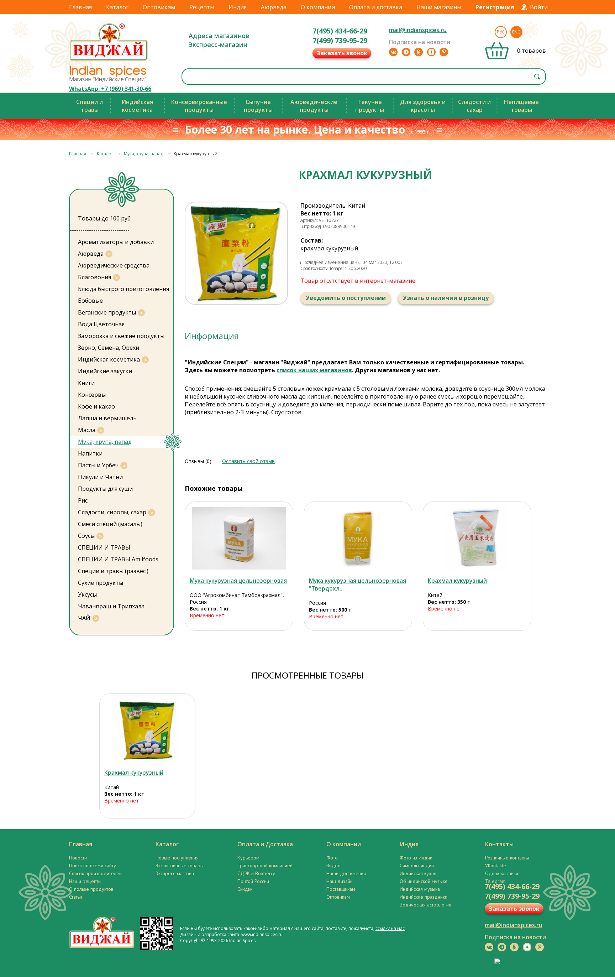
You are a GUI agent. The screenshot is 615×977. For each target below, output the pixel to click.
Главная (80, 7)
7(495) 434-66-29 (339, 31)
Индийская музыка (420, 889)
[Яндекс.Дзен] (431, 52)
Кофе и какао (96, 406)
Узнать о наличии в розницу (446, 298)
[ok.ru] (418, 52)
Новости (78, 857)
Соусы (86, 536)
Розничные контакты (507, 857)
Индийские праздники (423, 897)
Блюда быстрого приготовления (123, 289)
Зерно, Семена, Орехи (108, 348)
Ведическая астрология (425, 904)
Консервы (92, 395)
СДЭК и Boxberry (256, 873)
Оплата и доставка (375, 7)
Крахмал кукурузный (457, 580)
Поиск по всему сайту (92, 865)
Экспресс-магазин (218, 44)
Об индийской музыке (424, 881)
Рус (501, 32)
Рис (83, 500)
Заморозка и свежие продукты (121, 336)
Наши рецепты (85, 881)
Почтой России (253, 881)
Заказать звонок (341, 53)
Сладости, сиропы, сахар (112, 512)
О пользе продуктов (91, 889)
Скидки (245, 889)
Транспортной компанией (265, 865)
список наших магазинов (314, 370)
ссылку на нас (390, 928)
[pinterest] (444, 52)
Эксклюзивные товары (180, 865)
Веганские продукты (107, 312)
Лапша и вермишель (107, 418)
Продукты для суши (105, 489)
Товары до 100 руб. (105, 218)
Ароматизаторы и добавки (116, 242)
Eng (516, 32)
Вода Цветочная (101, 324)
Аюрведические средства (113, 265)
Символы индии (417, 865)
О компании (318, 7)
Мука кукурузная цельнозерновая (238, 580)
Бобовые (90, 301)
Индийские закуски (105, 371)
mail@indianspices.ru (418, 30)
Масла (86, 430)
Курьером (248, 857)
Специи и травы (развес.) (113, 571)
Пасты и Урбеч (98, 465)
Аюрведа (274, 7)
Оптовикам (159, 7)
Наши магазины (438, 7)
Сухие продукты (100, 583)
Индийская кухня (418, 873)
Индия (237, 7)
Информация (212, 336)
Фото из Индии (416, 857)
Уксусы (87, 594)
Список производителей (95, 873)
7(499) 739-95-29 (339, 40)
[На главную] (109, 60)
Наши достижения (346, 873)
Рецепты (201, 7)
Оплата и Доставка (265, 844)
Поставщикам (340, 889)
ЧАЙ (84, 618)
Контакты (499, 844)
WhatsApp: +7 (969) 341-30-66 (110, 89)
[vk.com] (393, 52)
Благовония (94, 277)
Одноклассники (501, 873)
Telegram (495, 881)
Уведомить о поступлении (346, 298)
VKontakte (495, 865)
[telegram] (406, 52)
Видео (333, 865)
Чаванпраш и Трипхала (111, 606)
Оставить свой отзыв (248, 461)
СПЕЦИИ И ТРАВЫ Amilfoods (118, 559)
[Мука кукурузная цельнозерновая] (239, 538)
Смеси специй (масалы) (110, 524)
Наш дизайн (339, 881)
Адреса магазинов (219, 35)
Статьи (75, 897)
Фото (332, 857)
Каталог (117, 7)
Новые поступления (177, 857)
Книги (86, 383)
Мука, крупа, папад (143, 154)
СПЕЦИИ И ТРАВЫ (104, 547)
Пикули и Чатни (100, 477)
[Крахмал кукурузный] (477, 538)
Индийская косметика (109, 359)
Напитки (90, 453)
